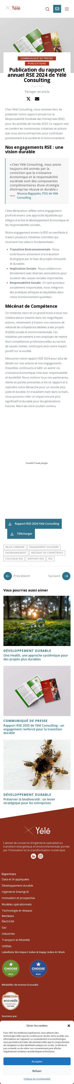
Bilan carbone (14, 547)
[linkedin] (46, 99)
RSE (50, 558)
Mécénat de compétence (47, 552)
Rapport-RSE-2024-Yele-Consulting (37, 524)
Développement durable (27, 651)
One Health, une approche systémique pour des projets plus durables (35, 657)
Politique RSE (14, 558)
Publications (37, 63)
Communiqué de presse (37, 58)
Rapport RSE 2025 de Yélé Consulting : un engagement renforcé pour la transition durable (33, 729)
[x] (28, 99)
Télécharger (24, 534)
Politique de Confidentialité (37, 1078)
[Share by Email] (37, 99)
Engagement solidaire (44, 547)
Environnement (15, 552)
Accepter (37, 1061)
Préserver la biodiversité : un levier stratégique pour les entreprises (29, 801)
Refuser (37, 1071)
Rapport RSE (36, 558)
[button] (69, 1025)
